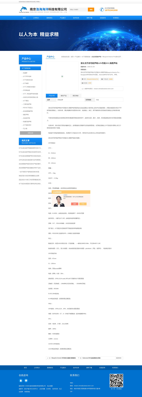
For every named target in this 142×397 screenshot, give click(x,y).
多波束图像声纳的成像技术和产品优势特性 (30, 168)
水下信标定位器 (28, 80)
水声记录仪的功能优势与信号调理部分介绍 (30, 160)
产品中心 (26, 58)
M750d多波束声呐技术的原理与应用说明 (30, 152)
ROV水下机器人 (28, 107)
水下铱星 (26, 83)
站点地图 (50, 386)
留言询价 (76, 95)
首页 (24, 18)
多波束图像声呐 (28, 111)
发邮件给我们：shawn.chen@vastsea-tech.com (99, 88)
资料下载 (89, 18)
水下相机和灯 (27, 125)
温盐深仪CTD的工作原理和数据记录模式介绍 (30, 179)
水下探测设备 (26, 68)
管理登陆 (27, 391)
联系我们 (116, 18)
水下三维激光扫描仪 (29, 87)
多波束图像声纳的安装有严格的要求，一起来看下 (30, 164)
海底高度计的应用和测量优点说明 (29, 175)
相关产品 (64, 95)
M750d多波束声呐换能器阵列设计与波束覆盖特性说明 (30, 148)
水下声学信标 (27, 76)
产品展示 (63, 18)
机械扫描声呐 (27, 121)
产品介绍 (52, 95)
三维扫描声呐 (27, 104)
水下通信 (26, 100)
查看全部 (30, 133)
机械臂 (25, 73)
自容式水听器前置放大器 (30, 97)
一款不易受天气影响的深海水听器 (29, 172)
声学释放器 (26, 90)
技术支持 (76, 18)
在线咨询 (103, 18)
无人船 (25, 128)
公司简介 (36, 18)
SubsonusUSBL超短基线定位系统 (91, 358)
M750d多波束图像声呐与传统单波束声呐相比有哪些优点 (30, 156)
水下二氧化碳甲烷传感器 (30, 94)
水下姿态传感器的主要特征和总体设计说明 (30, 183)
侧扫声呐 (26, 114)
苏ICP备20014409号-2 (31, 389)
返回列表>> (119, 358)
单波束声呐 (26, 118)
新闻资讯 (49, 18)
